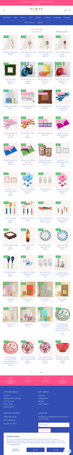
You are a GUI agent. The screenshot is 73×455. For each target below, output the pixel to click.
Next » (42, 372)
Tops (30, 17)
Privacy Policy (15, 444)
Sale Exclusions (9, 407)
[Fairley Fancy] (36, 10)
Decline (55, 450)
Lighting (40, 22)
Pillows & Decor (29, 22)
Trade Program (43, 404)
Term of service (9, 401)
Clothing (47, 17)
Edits (15, 17)
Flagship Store (43, 398)
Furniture (67, 17)
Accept (35, 450)
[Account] (65, 10)
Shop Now (36, 4)
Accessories (57, 17)
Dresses (23, 17)
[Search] (4, 10)
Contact (6, 395)
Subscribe (44, 430)
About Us (41, 395)
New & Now (6, 17)
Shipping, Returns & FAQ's (12, 398)
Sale (47, 22)
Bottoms (38, 17)
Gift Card (41, 401)
